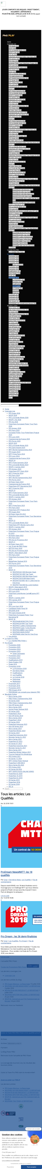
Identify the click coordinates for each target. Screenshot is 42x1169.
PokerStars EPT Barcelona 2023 (19, 115)
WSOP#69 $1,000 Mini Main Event (23, 194)
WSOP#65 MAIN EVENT (20, 243)
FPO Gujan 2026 (14, 46)
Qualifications (17, 284)
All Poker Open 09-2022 (16, 140)
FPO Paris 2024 (13, 104)
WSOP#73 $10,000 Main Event (22, 196)
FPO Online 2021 (14, 368)
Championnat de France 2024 (18, 87)
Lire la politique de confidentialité (11, 1160)
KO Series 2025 (13, 323)
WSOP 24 (12, 89)
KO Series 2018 (13, 396)
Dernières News (18, 282)
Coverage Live (11, 44)
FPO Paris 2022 (13, 160)
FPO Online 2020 (14, 378)
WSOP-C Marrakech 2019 (17, 205)
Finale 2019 (12, 275)
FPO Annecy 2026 (14, 59)
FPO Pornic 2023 (14, 108)
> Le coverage (6, 1035)
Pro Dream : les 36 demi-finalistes (19, 936)
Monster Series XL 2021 (16, 359)
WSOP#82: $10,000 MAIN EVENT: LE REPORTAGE (22, 986)
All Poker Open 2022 (15, 157)
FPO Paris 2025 (13, 61)
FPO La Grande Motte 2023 (17, 123)
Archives (4, 1043)
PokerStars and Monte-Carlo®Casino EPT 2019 (24, 211)
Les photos (12, 248)
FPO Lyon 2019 (13, 209)
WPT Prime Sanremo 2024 (17, 91)
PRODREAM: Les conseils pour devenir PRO (22, 303)
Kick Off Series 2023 (15, 338)
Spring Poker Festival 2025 (17, 320)
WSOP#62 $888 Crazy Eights (22, 241)
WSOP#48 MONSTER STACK (22, 233)
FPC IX (11, 398)
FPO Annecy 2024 (14, 97)
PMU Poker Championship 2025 (19, 314)
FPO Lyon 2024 (13, 85)
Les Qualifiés (17, 286)
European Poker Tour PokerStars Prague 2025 (23, 63)
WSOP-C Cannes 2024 (16, 95)
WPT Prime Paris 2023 (16, 132)
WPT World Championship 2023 (19, 106)
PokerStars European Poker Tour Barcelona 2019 (24, 185)
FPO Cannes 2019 (14, 215)
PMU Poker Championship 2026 (19, 310)
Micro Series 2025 (14, 318)
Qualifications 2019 (15, 271)
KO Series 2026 (13, 312)
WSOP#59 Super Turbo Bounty (22, 239)
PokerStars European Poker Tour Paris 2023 (23, 130)
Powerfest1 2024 (14, 331)
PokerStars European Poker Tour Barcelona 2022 (24, 142)
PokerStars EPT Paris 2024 (17, 100)
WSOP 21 (12, 164)
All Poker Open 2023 (15, 110)
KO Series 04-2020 (14, 381)
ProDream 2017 (14, 295)
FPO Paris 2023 (13, 134)
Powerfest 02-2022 (15, 353)
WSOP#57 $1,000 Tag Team (22, 192)
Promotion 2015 (14, 299)
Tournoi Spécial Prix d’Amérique (19, 365)
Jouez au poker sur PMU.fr (10, 1080)
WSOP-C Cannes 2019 (16, 213)
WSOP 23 (12, 119)
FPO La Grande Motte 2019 (17, 207)
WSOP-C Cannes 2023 (16, 125)
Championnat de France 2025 (18, 67)
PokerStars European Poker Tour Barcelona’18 (23, 228)
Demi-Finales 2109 (14, 273)
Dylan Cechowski (18, 265)
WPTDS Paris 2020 (15, 170)
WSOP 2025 (12, 72)
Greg (5, 880)
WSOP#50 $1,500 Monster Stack (23, 190)
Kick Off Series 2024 (15, 327)
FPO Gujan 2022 (14, 138)
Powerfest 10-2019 (15, 387)
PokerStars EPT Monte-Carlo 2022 (19, 149)
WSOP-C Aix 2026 (14, 52)
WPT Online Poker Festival (17, 372)
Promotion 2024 (14, 260)
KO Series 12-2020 (14, 370)
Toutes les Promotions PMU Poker (13, 967)
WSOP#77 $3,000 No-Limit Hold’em (24, 202)
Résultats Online (12, 305)
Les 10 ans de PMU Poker (17, 168)
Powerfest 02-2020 (15, 385)
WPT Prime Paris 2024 (16, 82)
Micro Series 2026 (14, 308)
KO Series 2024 (13, 333)
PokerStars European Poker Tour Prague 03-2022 (24, 155)
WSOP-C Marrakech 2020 (17, 175)
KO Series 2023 (13, 344)
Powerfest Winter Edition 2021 (18, 363)
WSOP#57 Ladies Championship (23, 237)
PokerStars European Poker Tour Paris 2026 (23, 57)
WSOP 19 (12, 187)
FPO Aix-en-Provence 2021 (17, 162)
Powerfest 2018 (14, 393)
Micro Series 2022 (14, 350)
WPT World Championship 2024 (19, 78)
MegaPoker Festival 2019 (17, 181)
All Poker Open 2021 (15, 166)
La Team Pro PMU (13, 250)
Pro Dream (10, 254)
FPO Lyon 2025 (13, 65)
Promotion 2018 (14, 278)
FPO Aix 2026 (13, 54)
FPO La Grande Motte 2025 (17, 74)
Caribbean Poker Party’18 (17, 222)
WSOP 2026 (12, 48)
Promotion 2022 (14, 267)
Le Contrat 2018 (18, 288)
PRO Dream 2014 (14, 301)
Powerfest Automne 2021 (17, 357)
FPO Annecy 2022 (14, 153)
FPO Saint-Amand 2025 (16, 76)
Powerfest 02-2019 (15, 389)
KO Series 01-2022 (14, 355)
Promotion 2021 (14, 269)
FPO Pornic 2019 (14, 183)
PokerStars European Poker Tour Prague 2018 (23, 217)
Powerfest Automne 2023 (17, 335)
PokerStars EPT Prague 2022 (18, 136)
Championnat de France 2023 (18, 112)
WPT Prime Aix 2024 (15, 102)
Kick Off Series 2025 (15, 316)
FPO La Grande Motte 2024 (17, 93)
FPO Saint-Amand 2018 (16, 226)
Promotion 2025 (14, 258)
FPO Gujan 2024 (14, 80)
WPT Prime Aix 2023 (15, 117)
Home (9, 42)
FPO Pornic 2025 (14, 69)
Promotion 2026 (14, 256)
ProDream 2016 (14, 297)
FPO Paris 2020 (13, 177)
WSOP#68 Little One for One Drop (23, 245)
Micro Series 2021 (14, 361)
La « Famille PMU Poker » (17, 252)
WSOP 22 (12, 145)
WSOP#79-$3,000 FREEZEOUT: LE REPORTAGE (21, 990)
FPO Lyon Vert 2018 (15, 220)
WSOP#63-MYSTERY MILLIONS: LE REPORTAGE (22, 995)
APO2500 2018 (13, 224)
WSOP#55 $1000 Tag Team (21, 235)
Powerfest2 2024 (14, 325)
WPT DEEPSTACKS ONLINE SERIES (20, 383)
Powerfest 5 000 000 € (16, 374)
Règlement (16, 293)
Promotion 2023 (14, 263)
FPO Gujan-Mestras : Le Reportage (17, 984)
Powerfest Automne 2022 (17, 346)
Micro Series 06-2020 (15, 376)
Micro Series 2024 (14, 329)
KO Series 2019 (13, 391)
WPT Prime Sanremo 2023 (17, 121)
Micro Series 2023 (14, 340)
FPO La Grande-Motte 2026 (17, 50)
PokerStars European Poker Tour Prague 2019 (23, 179)
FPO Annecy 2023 (14, 127)
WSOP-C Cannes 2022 (16, 151)
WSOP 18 (12, 230)
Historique (16, 290)
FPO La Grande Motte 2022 (17, 147)
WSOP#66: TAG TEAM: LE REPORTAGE (19, 1101)
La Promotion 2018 (19, 280)
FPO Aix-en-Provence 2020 (17, 172)
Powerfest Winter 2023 (16, 342)
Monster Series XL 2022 (16, 348)
